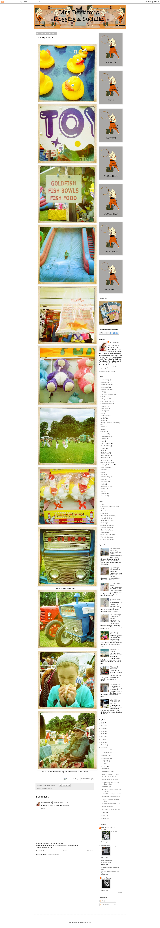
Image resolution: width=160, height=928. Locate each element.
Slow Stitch (104, 479)
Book (102, 392)
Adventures (44, 788)
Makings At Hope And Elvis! (111, 797)
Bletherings (104, 387)
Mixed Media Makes (106, 511)
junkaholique (105, 845)
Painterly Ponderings (107, 527)
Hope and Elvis (105, 443)
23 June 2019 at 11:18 (61, 802)
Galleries (103, 431)
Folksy (102, 420)
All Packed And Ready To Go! (111, 804)
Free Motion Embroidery (108, 516)
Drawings (103, 411)
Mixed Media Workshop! (110, 779)
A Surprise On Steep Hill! (114, 667)
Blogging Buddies (106, 389)
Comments (105, 904)
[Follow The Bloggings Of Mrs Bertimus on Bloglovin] (109, 334)
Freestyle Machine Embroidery (110, 423)
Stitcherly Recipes (106, 518)
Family (50, 788)
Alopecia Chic (104, 382)
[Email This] (60, 785)
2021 (102, 725)
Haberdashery (105, 436)
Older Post (90, 851)
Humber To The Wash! (109, 777)
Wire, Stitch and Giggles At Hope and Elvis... (115, 701)
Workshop (103, 493)
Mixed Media (104, 455)
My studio (113, 847)
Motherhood (104, 458)
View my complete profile (107, 371)
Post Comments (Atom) (51, 854)
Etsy (101, 413)
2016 (102, 739)
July (103, 763)
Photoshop (103, 470)
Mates (102, 451)
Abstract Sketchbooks (107, 525)
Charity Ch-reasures (106, 394)
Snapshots (103, 481)
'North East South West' (107, 535)
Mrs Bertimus (45, 802)
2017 (102, 736)
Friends (102, 427)
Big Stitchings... (115, 568)
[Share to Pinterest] (69, 785)
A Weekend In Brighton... (114, 650)
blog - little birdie (106, 861)
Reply (43, 808)
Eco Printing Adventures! (114, 633)
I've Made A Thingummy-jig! (111, 809)
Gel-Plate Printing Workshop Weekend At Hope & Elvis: (116, 551)
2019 (102, 731)
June (104, 766)
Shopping (103, 474)
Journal (102, 448)
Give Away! (104, 434)
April (104, 815)
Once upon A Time (106, 462)
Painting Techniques (106, 465)
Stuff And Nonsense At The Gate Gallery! (110, 783)
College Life (104, 399)
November (106, 752)
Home (65, 851)
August (104, 761)
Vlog (101, 491)
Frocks (102, 429)
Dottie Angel (104, 408)
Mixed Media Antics (106, 530)
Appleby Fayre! (107, 787)
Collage (103, 396)
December (106, 750)
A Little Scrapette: (107, 806)
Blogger (88, 922)
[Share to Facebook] (67, 785)
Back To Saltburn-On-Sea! (110, 774)
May (104, 813)
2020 (102, 728)
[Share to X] (65, 785)
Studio (102, 484)
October (105, 755)
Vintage (102, 489)
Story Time (114, 831)
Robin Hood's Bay (106, 862)
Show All (120, 892)
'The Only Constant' (106, 537)
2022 (102, 723)
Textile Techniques (106, 486)
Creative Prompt (105, 404)
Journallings (104, 513)
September (106, 758)
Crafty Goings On (105, 401)
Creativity (103, 406)
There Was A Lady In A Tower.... (112, 794)
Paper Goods (104, 467)
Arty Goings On (105, 384)
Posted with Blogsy (87, 779)
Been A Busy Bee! (107, 771)
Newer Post (40, 851)
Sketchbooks (104, 477)
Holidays (103, 439)
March (104, 818)
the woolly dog (106, 878)
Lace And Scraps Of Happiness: (115, 615)
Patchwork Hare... (115, 684)
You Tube (103, 496)
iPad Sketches (105, 446)
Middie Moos (104, 453)
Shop (102, 472)
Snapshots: (105, 768)
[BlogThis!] (62, 785)
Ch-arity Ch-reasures (107, 539)
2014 (102, 745)
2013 (102, 747)
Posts (103, 901)
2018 (102, 734)
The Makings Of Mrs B (107, 520)
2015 (102, 742)
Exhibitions (104, 415)
